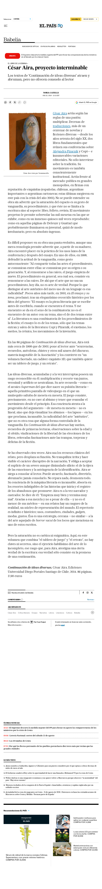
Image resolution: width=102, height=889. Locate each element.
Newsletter (61, 46)
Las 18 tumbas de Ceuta (20, 741)
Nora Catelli (51, 92)
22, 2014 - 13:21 (51, 95)
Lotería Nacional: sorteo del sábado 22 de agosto (32, 735)
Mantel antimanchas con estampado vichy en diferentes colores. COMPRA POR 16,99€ (85, 848)
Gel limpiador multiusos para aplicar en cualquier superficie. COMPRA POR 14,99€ (85, 820)
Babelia (12, 39)
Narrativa (43, 613)
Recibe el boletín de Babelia (22, 593)
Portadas (71, 46)
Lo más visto (10, 760)
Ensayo (34, 613)
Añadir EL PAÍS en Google (88, 102)
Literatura (60, 613)
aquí (63, 625)
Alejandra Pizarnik (65, 151)
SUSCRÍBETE (75, 19)
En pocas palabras (48, 46)
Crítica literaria (24, 613)
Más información (14, 625)
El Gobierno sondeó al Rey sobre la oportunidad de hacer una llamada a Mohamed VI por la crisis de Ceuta (49, 773)
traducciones (62, 126)
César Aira (60, 113)
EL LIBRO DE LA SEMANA (17, 63)
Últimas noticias (12, 723)
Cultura (69, 613)
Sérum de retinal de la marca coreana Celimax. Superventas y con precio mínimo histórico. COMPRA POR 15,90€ (27, 857)
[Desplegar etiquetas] (92, 612)
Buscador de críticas (30, 46)
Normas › (90, 600)
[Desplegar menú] (6, 26)
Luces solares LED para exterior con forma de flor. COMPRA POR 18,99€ (85, 834)
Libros (51, 613)
